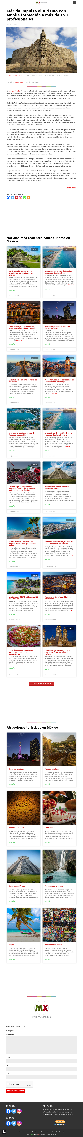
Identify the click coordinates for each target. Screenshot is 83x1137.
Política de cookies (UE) (58, 1131)
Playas (11, 945)
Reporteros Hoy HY (20, 82)
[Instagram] (20, 197)
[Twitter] (12, 197)
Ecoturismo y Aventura (54, 886)
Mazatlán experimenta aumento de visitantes (23, 381)
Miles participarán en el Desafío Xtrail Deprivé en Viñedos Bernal (22, 327)
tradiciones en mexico (53, 945)
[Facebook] (8, 197)
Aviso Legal (35, 1131)
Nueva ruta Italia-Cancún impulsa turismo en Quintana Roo (58, 272)
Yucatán (18, 91)
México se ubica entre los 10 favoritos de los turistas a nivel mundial (21, 273)
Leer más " (12, 291)
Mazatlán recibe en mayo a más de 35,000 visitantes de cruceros (59, 543)
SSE (8, 1058)
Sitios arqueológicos (17, 886)
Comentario (10, 1035)
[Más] (28, 197)
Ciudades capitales (16, 769)
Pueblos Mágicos (52, 769)
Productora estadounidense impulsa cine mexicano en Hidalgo (59, 381)
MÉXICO (9, 75)
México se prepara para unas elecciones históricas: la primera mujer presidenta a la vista (22, 488)
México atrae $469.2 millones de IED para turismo (23, 598)
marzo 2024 (22, 75)
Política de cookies (45, 1131)
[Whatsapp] (24, 197)
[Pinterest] (16, 197)
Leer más (71, 285)
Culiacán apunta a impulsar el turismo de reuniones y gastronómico (21, 652)
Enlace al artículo (71, 187)
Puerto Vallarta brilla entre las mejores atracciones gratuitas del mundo (22, 543)
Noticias (15, 75)
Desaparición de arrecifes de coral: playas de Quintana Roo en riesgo (59, 434)
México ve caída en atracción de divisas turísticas (57, 327)
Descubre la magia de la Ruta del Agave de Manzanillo (22, 434)
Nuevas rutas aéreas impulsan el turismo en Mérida (58, 487)
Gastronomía (50, 828)
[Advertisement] (41, 216)
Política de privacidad (24, 1131)
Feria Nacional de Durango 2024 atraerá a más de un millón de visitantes (57, 652)
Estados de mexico (16, 828)
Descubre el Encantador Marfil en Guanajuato (58, 598)
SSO (7, 1074)
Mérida (11, 91)
